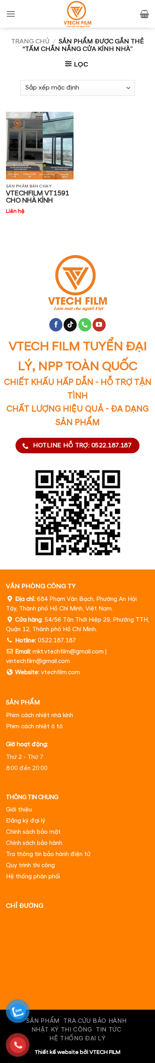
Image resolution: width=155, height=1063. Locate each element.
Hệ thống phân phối (33, 876)
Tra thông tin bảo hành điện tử (48, 854)
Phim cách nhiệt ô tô (34, 726)
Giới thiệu (19, 809)
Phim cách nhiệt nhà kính (39, 715)
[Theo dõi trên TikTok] (70, 325)
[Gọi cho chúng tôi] (84, 325)
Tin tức (108, 1030)
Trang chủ (30, 41)
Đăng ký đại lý (25, 821)
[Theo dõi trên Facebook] (55, 325)
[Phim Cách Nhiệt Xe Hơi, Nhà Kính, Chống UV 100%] (78, 14)
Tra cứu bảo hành (94, 1021)
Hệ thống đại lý (77, 1038)
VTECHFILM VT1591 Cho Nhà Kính (37, 197)
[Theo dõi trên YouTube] (99, 325)
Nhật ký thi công (61, 1030)
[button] (10, 13)
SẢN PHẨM (43, 1021)
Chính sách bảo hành (34, 843)
